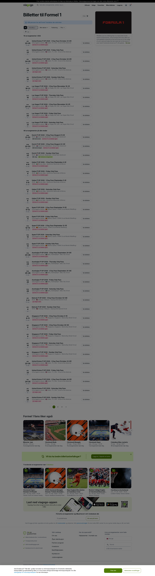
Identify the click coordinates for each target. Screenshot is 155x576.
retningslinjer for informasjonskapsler (25, 572)
